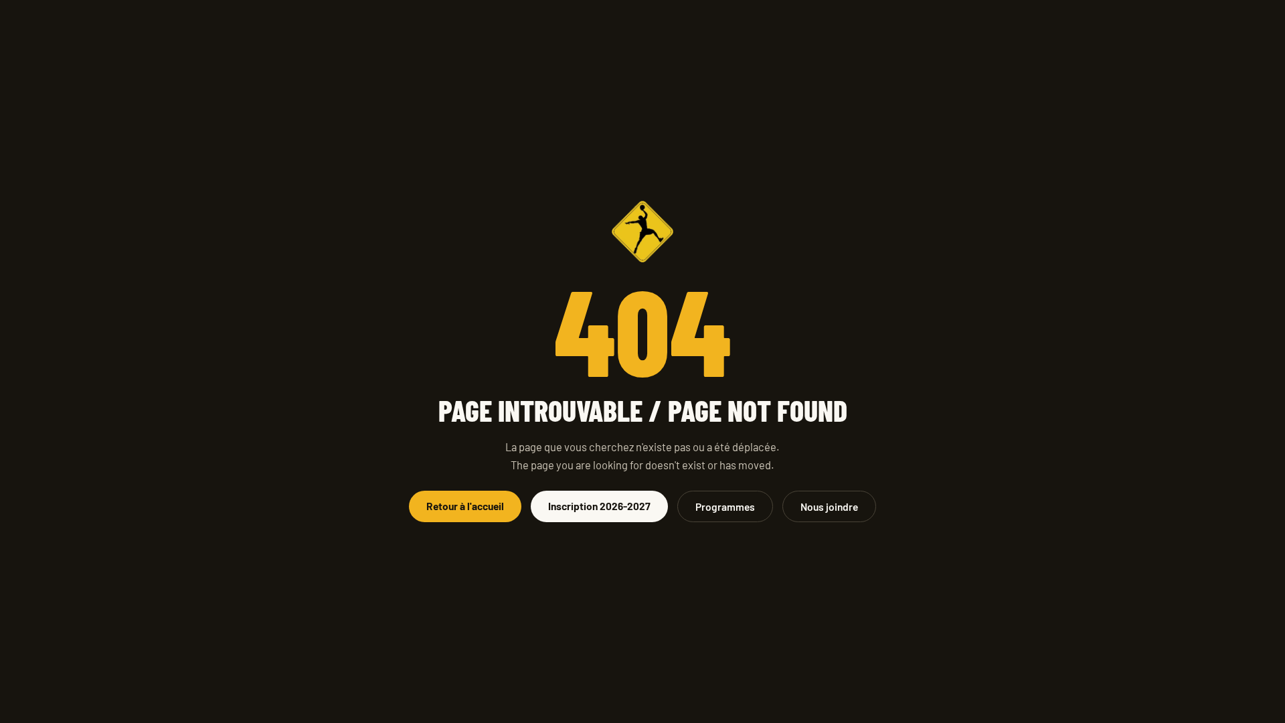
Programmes (725, 506)
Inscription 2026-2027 (599, 505)
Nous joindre (829, 506)
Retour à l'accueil (465, 505)
